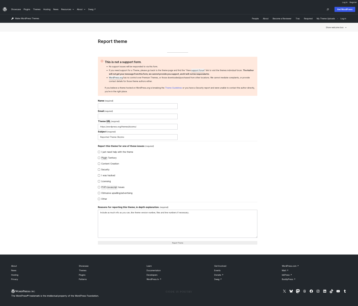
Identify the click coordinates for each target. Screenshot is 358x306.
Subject (107, 131)
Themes (82, 270)
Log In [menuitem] (345, 2)
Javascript (112, 187)
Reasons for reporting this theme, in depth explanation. (133, 207)
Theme (109, 121)
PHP (103, 187)
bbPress (287, 275)
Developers (152, 275)
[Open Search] (328, 9)
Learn (149, 266)
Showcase (84, 266)
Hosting (14, 275)
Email (105, 111)
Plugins (82, 275)
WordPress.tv (154, 279)
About (14, 266)
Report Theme (177, 243)
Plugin (104, 157)
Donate (218, 275)
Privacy (14, 279)
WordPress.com (290, 266)
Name (105, 100)
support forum (197, 70)
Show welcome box (335, 27)
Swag (218, 279)
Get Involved (220, 266)
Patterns (83, 279)
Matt (285, 270)
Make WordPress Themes (27, 18)
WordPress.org (116, 77)
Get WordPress (345, 9)
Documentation (154, 270)
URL (108, 121)
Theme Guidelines (173, 88)
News (13, 270)
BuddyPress (288, 279)
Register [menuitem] (353, 2)
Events (217, 270)
